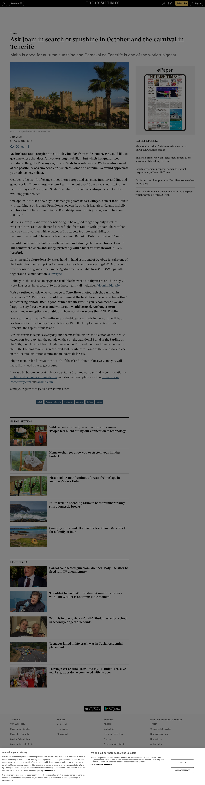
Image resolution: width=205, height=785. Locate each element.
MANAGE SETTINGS (182, 770)
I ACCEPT (182, 762)
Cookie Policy (49, 770)
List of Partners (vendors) (101, 765)
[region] (102, 766)
